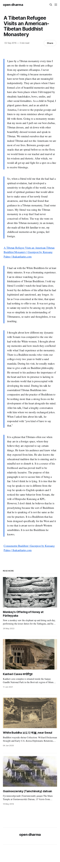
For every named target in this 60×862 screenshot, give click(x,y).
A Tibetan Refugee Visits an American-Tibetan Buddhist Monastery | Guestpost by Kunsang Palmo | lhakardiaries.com (29, 252)
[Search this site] (50, 4)
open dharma (13, 4)
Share (50, 43)
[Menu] (55, 4)
